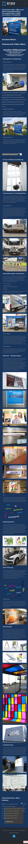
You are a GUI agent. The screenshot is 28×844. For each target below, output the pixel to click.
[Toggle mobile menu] (25, 3)
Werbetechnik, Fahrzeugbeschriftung (10, 154)
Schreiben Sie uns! (9, 821)
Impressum (23, 830)
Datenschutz (12, 832)
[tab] (10, 154)
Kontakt (17, 832)
